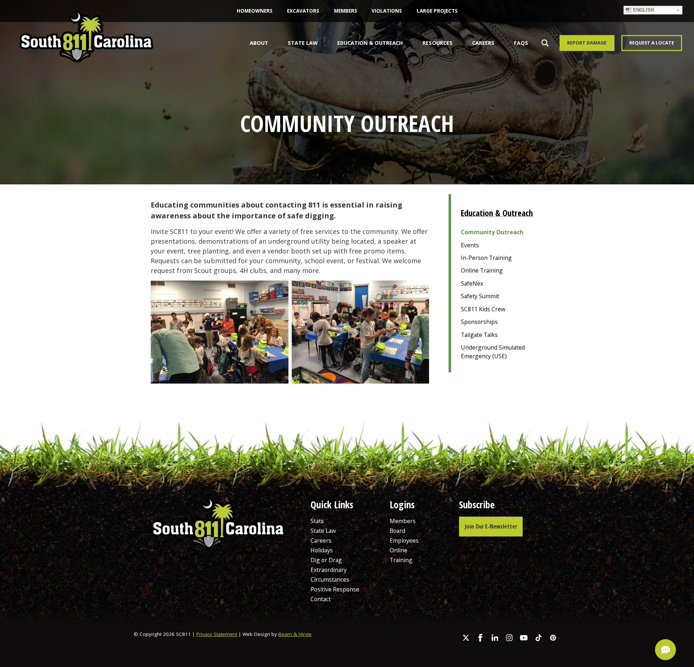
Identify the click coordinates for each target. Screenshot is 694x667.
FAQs (521, 42)
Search (543, 42)
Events (470, 245)
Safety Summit (480, 296)
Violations (387, 11)
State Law (303, 42)
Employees (404, 540)
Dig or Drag (326, 560)
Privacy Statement (216, 634)
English (642, 10)
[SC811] (86, 44)
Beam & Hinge (295, 634)
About (259, 42)
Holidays (321, 550)
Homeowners (255, 11)
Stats (317, 521)
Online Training (482, 270)
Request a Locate (651, 43)
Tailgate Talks (479, 335)
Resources (438, 42)
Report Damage (587, 43)
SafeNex (472, 283)
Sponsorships (479, 322)
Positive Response (334, 589)
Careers (483, 42)
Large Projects (437, 11)
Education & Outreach (370, 42)
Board (397, 531)
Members (345, 11)
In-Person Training (486, 258)
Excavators (303, 11)
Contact (320, 599)
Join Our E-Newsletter (491, 526)
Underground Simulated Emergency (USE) (493, 351)
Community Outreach (492, 232)
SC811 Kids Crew (483, 309)
